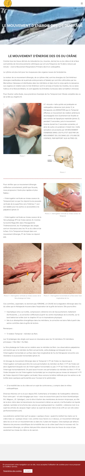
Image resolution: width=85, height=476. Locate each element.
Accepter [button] (28, 471)
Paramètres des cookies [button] (12, 471)
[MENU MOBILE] (82, 3)
